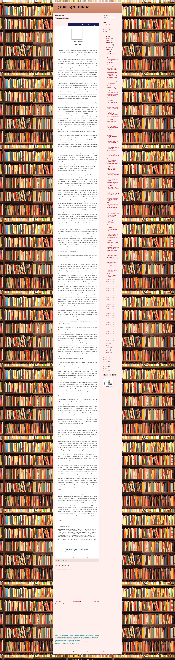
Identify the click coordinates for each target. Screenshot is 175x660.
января (108, 352)
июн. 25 (109, 286)
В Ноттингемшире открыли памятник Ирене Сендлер (112, 123)
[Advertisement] (77, 620)
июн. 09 (109, 322)
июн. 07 (109, 326)
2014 (106, 368)
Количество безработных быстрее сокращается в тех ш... (113, 155)
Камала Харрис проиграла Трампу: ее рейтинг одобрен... (113, 165)
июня (107, 51)
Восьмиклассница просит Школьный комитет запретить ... (113, 118)
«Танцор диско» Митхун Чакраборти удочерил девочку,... (113, 179)
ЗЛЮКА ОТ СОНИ (111, 62)
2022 (106, 34)
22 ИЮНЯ (109, 85)
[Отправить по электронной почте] (63, 560)
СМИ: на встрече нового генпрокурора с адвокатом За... (113, 275)
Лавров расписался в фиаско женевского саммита (112, 226)
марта (107, 347)
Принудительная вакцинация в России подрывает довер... (112, 89)
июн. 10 (109, 320)
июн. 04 (109, 333)
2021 (106, 36)
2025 (106, 27)
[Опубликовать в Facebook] (67, 560)
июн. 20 (109, 297)
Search (105, 19)
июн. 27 (109, 281)
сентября (108, 45)
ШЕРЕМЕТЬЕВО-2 (112, 211)
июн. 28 (109, 279)
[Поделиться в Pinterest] (68, 560)
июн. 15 (109, 308)
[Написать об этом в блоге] (64, 560)
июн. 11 (109, 317)
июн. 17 (109, 304)
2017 (106, 361)
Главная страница (77, 601)
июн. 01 (109, 340)
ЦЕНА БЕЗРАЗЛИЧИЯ (112, 133)
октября (108, 42)
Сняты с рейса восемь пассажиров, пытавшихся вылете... (112, 104)
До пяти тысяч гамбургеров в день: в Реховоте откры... (112, 234)
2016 (106, 364)
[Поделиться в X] (65, 560)
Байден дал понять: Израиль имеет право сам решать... (112, 204)
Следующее (58, 601)
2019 (106, 357)
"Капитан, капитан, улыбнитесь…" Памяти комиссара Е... (113, 189)
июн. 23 (109, 290)
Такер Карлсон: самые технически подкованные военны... (113, 113)
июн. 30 (109, 53)
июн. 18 (109, 302)
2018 (106, 359)
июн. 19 (109, 299)
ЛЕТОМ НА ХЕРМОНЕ (113, 213)
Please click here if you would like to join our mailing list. (77, 557)
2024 (106, 29)
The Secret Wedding (112, 81)
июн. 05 (109, 331)
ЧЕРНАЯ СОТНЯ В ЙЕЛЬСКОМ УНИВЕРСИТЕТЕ (112, 74)
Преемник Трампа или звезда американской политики (112, 99)
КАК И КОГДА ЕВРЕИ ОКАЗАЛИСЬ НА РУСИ (112, 199)
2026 (106, 24)
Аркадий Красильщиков (72, 6)
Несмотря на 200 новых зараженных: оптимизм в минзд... (113, 239)
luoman (93, 651)
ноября (108, 40)
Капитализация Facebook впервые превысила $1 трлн (113, 108)
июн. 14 (109, 311)
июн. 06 (109, 329)
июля (107, 49)
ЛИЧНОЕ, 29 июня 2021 (113, 92)
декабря (108, 38)
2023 (106, 31)
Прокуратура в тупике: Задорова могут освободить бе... (112, 244)
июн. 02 (109, 338)
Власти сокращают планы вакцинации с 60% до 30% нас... (113, 59)
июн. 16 (109, 306)
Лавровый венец (111, 83)
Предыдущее (96, 601)
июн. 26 (109, 283)
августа (108, 47)
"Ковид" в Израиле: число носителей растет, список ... (113, 142)
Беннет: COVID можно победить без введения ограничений (113, 147)
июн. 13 (109, 313)
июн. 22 (109, 292)
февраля (108, 350)
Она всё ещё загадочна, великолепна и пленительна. (112, 221)
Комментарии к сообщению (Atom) (71, 604)
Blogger (103, 651)
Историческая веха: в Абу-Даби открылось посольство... (112, 69)
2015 (106, 366)
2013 (106, 370)
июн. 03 (109, 335)
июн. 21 (109, 295)
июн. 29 (109, 56)
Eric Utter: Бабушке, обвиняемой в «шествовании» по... (112, 170)
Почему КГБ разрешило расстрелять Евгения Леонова (112, 184)
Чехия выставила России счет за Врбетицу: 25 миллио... (113, 259)
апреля (108, 345)
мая (107, 343)
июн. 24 (109, 288)
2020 (106, 355)
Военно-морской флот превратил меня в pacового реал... (112, 160)
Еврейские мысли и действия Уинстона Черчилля (112, 270)
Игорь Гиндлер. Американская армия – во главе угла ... (113, 174)
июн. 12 (109, 315)
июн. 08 (109, 324)
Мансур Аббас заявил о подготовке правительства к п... (112, 217)
